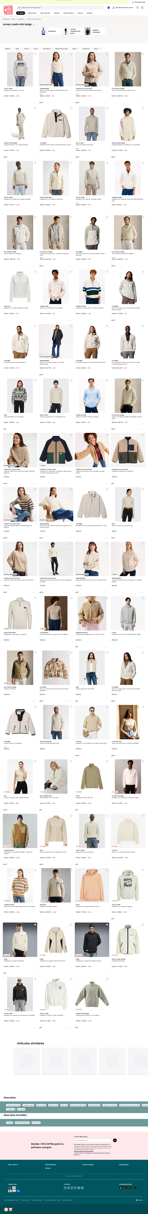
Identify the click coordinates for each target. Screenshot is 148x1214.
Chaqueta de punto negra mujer (129, 1105)
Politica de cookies (25, 1200)
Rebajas (56, 13)
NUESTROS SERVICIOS (50, 1164)
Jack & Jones (36, 1123)
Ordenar (7, 49)
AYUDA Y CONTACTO (13, 1164)
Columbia (9, 1123)
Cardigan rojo (11, 1109)
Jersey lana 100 (53, 1105)
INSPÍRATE (47, 1168)
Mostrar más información (74, 1176)
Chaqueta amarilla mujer (78, 1105)
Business (89, 13)
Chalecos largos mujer (13, 1105)
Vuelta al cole (32, 13)
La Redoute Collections (22, 1123)
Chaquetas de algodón (110, 1105)
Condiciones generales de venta (11, 1200)
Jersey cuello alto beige (34, 19)
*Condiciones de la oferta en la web (52, 1200)
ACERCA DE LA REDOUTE (88, 1164)
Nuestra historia (68, 13)
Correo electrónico (80, 1137)
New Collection (45, 13)
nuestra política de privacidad (83, 1151)
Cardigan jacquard (94, 1105)
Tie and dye (21, 1109)
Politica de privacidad (37, 1200)
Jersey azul (64, 1105)
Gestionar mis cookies (67, 1200)
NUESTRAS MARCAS (124, 1164)
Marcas (80, 13)
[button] (142, 8)
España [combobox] (140, 1200)
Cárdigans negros (28, 1105)
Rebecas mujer (41, 1105)
